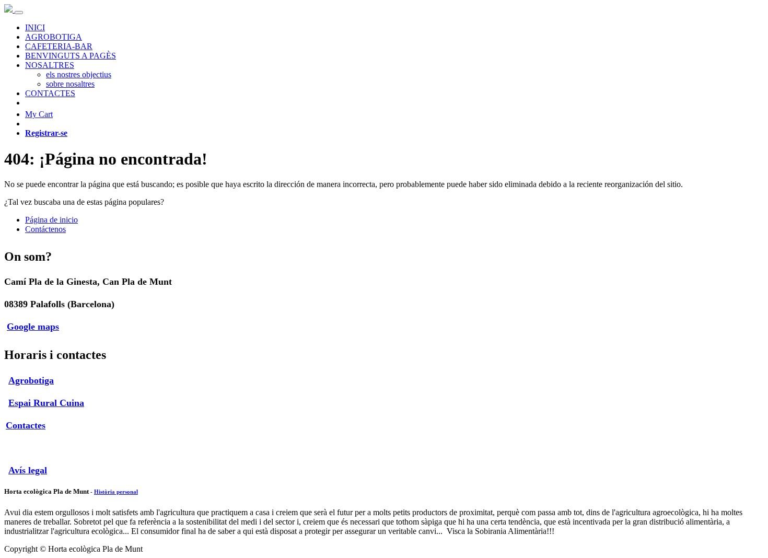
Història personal (116, 492)
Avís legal (27, 470)
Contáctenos (45, 229)
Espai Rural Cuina (46, 403)
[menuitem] (35, 27)
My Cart (39, 114)
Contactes (25, 425)
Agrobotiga (31, 380)
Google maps (33, 326)
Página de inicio (51, 219)
